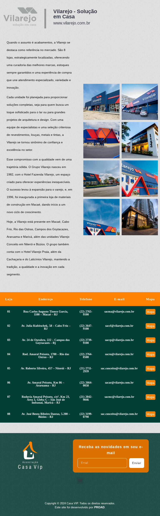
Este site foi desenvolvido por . (80, 507)
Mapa (150, 312)
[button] (80, 480)
